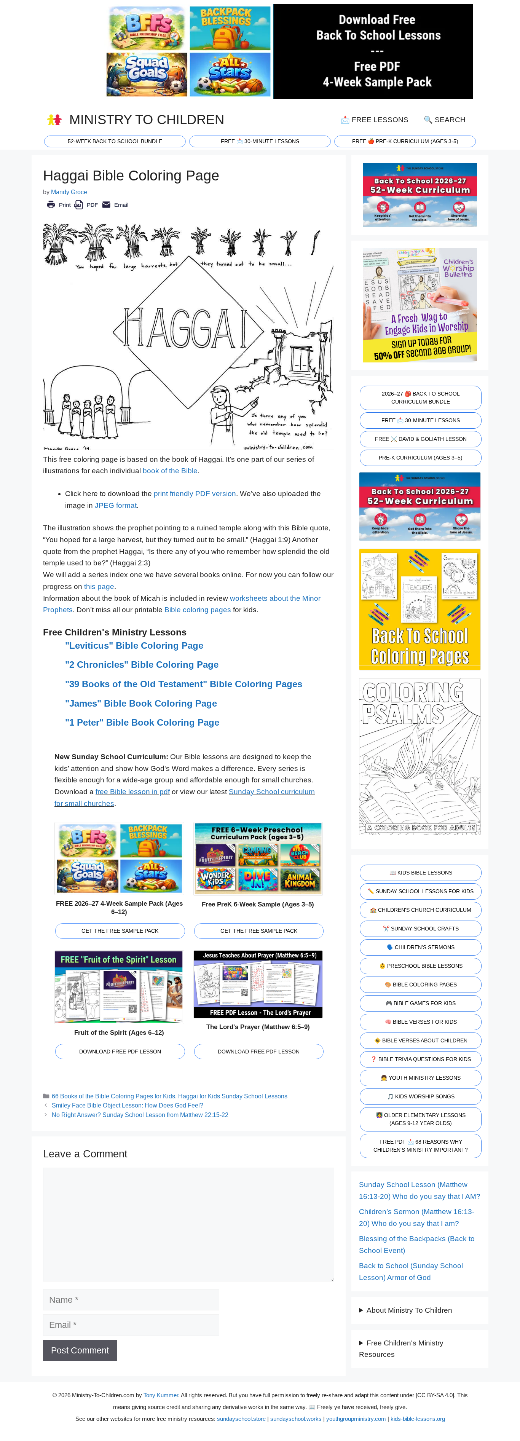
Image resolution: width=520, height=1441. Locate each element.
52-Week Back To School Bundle (115, 141)
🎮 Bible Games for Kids (421, 1003)
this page (99, 586)
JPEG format (116, 505)
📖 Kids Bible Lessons (420, 873)
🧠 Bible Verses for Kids (421, 1022)
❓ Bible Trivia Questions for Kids (420, 1059)
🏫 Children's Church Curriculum (420, 910)
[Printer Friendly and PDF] (87, 210)
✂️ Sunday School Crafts (421, 929)
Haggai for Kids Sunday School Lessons (232, 1096)
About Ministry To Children (409, 1310)
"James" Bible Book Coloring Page (141, 703)
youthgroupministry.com (356, 1418)
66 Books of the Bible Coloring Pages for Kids (113, 1096)
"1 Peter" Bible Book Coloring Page (142, 722)
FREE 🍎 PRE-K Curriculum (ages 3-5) (405, 141)
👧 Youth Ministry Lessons (421, 1078)
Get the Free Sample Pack (119, 931)
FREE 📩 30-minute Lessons (260, 141)
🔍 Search (445, 120)
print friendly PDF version (195, 494)
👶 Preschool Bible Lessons (421, 966)
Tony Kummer (161, 1395)
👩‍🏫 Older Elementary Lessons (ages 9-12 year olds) (421, 1119)
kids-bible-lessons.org (418, 1418)
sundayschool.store (241, 1418)
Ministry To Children (146, 119)
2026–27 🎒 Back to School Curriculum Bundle (421, 398)
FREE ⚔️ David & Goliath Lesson (421, 439)
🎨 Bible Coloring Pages (421, 984)
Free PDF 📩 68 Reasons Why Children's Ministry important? (420, 1146)
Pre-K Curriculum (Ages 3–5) (421, 458)
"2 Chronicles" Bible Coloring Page (142, 664)
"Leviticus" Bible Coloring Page (134, 645)
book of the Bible (170, 471)
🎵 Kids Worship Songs (421, 1096)
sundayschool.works (296, 1418)
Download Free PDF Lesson (120, 1051)
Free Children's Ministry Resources (401, 1349)
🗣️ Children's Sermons (421, 947)
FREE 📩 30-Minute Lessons (420, 420)
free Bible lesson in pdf (133, 792)
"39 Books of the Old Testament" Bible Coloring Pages (183, 684)
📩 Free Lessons (374, 120)
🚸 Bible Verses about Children (420, 1040)
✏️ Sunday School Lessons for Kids (421, 891)
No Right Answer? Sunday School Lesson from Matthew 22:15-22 (140, 1114)
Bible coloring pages (197, 610)
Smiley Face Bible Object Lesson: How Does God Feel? (127, 1105)
